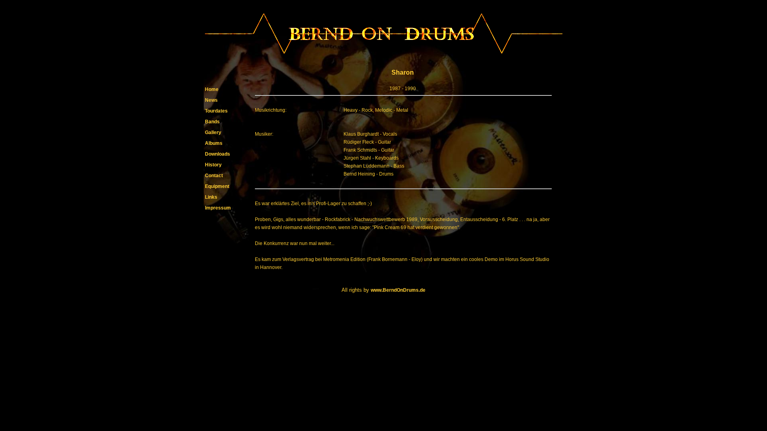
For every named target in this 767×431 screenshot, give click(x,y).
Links (211, 197)
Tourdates (216, 111)
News (211, 100)
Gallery (213, 132)
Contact (214, 175)
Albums (214, 143)
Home (212, 89)
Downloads (217, 154)
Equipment (217, 186)
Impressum (218, 208)
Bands (212, 122)
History (213, 165)
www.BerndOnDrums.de (398, 290)
